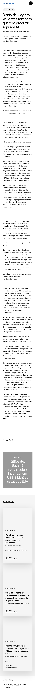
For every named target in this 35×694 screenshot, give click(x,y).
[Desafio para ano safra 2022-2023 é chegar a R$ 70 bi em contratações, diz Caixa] (17, 644)
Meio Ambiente (8, 10)
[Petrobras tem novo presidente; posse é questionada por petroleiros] (17, 535)
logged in (15, 685)
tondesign (6, 31)
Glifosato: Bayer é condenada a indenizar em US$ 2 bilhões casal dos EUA (17, 470)
